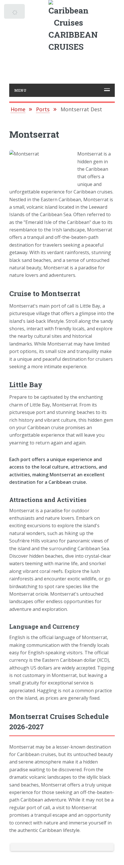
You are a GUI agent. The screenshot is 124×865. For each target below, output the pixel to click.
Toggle (15, 13)
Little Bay (25, 384)
